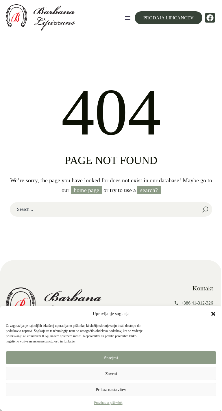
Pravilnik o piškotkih (108, 403)
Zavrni (111, 373)
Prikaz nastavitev (111, 389)
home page (86, 190)
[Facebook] (210, 18)
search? (149, 190)
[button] (213, 314)
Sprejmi (111, 357)
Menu (127, 18)
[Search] (205, 209)
